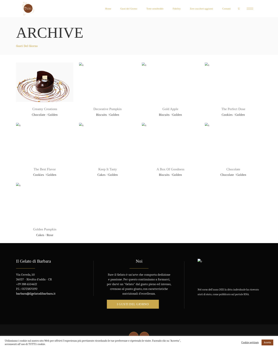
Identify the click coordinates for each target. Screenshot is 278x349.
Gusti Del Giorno (27, 46)
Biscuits (101, 115)
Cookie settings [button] (250, 342)
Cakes (101, 175)
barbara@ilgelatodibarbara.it (36, 293)
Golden (53, 115)
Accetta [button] (267, 342)
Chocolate (38, 115)
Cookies (227, 115)
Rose (50, 235)
